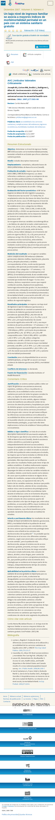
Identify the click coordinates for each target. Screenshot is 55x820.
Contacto (6, 701)
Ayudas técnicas (26, 814)
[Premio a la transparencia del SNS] (27, 723)
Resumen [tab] (14, 54)
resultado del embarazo (36, 127)
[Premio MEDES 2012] (27, 709)
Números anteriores (31, 696)
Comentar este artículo (41, 74)
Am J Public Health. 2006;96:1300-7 (32, 668)
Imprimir (47, 70)
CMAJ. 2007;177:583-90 (28, 99)
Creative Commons (8, 806)
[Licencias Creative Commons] (27, 750)
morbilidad (22, 127)
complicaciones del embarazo (27, 124)
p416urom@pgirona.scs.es (26, 117)
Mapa (36, 699)
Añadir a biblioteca (19, 74)
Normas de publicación (12, 699)
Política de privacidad (10, 814)
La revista (27, 699)
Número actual (15, 696)
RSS (41, 699)
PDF (12, 62)
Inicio (5, 696)
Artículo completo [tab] (34, 54)
